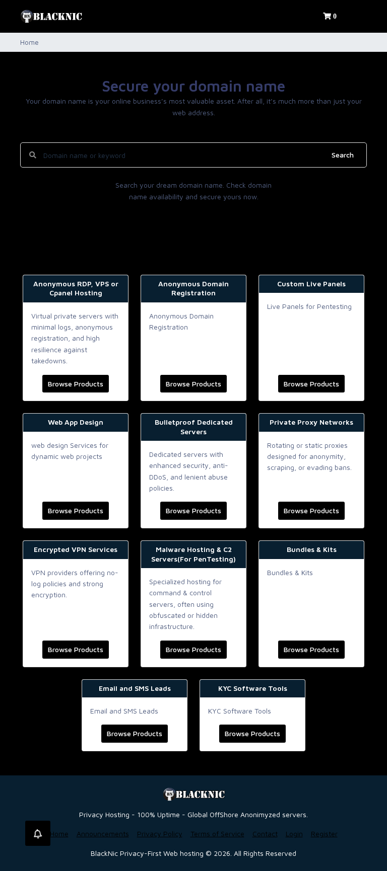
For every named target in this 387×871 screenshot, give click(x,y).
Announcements (103, 833)
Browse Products (75, 383)
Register (324, 833)
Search (343, 154)
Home (59, 833)
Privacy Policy (159, 833)
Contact (265, 833)
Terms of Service (217, 833)
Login (294, 833)
